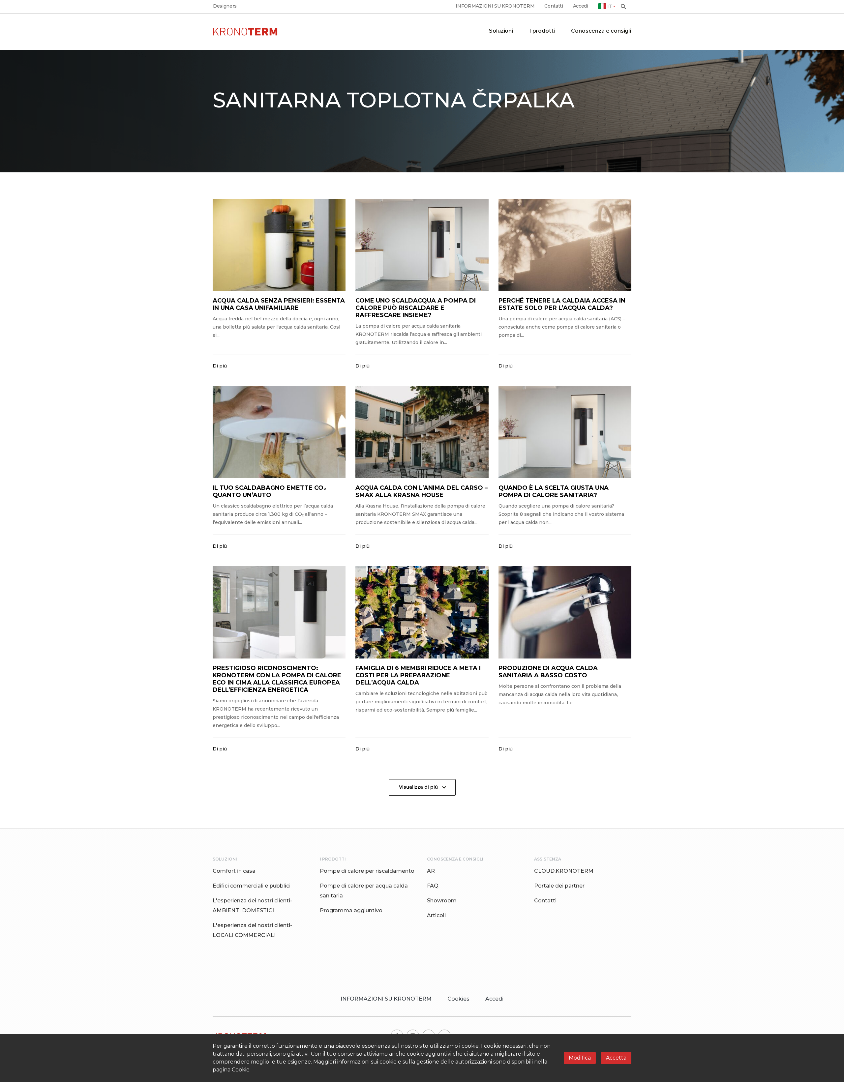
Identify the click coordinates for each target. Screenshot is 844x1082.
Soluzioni (501, 31)
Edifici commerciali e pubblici (251, 886)
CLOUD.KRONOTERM (563, 871)
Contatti (553, 6)
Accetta (616, 1058)
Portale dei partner (559, 886)
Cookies (458, 999)
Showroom (442, 900)
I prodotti (542, 31)
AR (431, 871)
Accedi (580, 6)
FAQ (432, 886)
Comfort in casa (234, 871)
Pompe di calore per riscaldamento (367, 871)
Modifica (580, 1058)
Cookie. (241, 1070)
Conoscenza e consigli (601, 31)
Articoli (436, 915)
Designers (225, 6)
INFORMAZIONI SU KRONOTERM (495, 6)
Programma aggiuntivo (351, 910)
